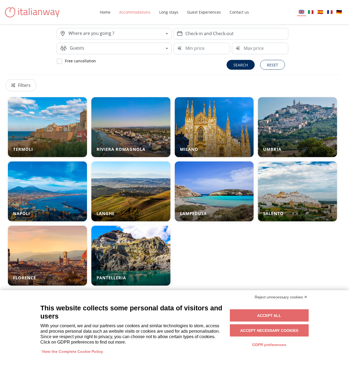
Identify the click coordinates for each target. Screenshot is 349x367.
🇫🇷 (330, 12)
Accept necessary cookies (269, 330)
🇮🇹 (311, 12)
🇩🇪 (339, 12)
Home (105, 12)
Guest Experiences (204, 12)
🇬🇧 (301, 11)
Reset (272, 65)
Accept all (269, 315)
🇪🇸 (320, 12)
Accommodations (135, 12)
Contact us (239, 12)
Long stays (168, 12)
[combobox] (119, 33)
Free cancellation (80, 60)
